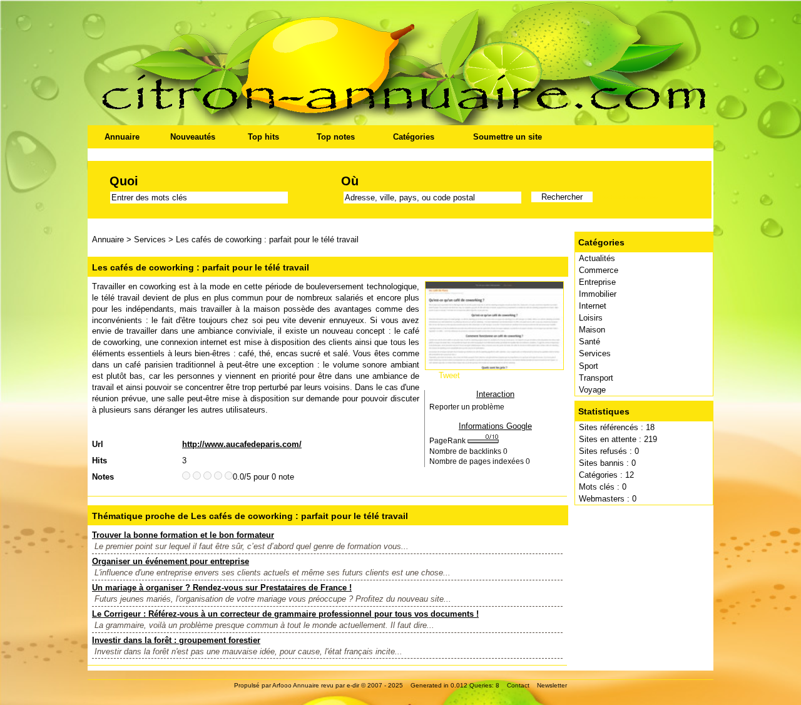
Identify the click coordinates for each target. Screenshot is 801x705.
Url (97, 444)
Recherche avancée (628, 196)
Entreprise (597, 282)
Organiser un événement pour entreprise (170, 561)
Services (595, 353)
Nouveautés (192, 137)
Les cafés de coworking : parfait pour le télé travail (267, 239)
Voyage (592, 389)
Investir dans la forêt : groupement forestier (176, 640)
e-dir (353, 685)
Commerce (598, 270)
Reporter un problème (466, 407)
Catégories (413, 137)
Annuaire (122, 137)
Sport (588, 366)
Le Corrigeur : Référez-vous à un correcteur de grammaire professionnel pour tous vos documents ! (285, 614)
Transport (596, 378)
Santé (589, 341)
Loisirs (591, 317)
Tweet (449, 375)
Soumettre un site (507, 137)
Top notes (336, 137)
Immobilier (597, 294)
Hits (99, 460)
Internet (592, 306)
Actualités (597, 258)
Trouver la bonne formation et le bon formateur (183, 535)
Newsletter (552, 685)
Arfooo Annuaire (295, 685)
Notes (103, 476)
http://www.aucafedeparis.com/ (242, 444)
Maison (592, 329)
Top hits (263, 137)
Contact (518, 685)
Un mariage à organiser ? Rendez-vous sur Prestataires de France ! (222, 587)
